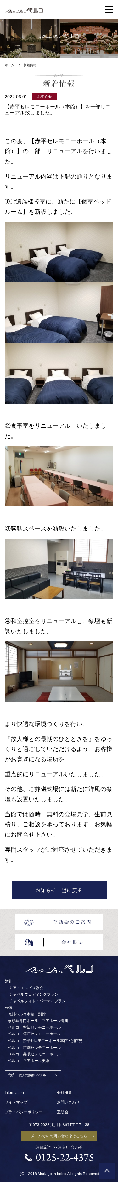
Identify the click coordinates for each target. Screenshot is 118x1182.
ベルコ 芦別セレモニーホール (34, 1047)
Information (14, 1092)
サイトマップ (16, 1102)
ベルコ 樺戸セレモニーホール (34, 1034)
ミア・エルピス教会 (26, 988)
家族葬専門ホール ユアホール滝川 (38, 1021)
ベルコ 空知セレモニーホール (34, 1027)
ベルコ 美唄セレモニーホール (34, 1054)
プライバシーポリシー (23, 1112)
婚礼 (8, 981)
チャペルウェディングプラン (33, 994)
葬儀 (8, 1007)
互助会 (62, 1112)
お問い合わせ (68, 1102)
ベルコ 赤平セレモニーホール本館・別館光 (45, 1041)
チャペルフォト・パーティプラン (37, 1001)
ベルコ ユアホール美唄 (28, 1061)
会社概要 (64, 1092)
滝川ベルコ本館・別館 (27, 1014)
